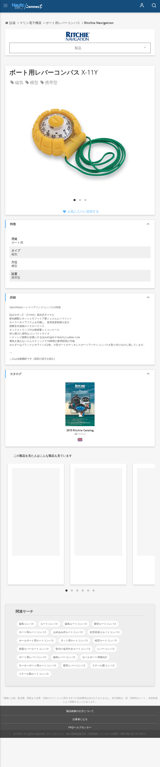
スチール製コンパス (103, 665)
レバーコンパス (106, 649)
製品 (78, 48)
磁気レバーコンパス (64, 657)
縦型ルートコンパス (106, 640)
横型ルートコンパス (105, 624)
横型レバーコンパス (74, 665)
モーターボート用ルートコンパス (37, 665)
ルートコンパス (49, 624)
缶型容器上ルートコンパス (105, 632)
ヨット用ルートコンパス (74, 640)
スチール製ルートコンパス (34, 674)
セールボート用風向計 (94, 657)
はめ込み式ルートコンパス (68, 632)
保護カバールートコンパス (34, 649)
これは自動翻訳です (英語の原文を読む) (32, 358)
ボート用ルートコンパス (32, 632)
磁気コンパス (26, 624)
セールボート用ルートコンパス (36, 640)
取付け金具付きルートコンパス (73, 649)
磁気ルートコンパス (76, 624)
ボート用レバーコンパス (32, 657)
